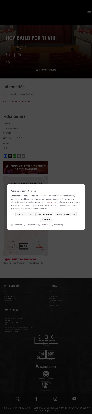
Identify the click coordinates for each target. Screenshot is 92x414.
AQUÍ (50, 202)
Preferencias (31, 225)
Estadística (45, 225)
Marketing (59, 225)
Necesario (18, 225)
